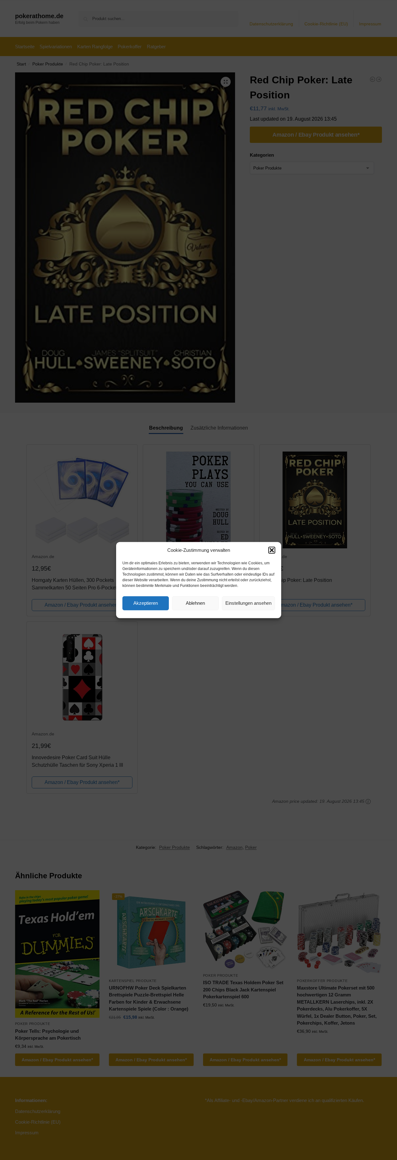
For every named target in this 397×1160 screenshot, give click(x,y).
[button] (272, 550)
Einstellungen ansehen (248, 603)
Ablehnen (195, 603)
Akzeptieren (145, 603)
